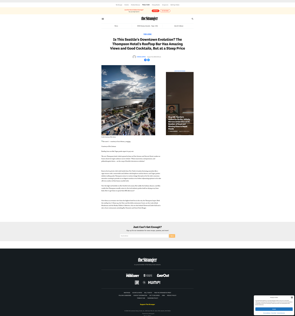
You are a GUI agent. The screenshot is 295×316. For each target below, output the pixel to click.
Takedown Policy (152, 298)
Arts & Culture (178, 26)
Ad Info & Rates (137, 292)
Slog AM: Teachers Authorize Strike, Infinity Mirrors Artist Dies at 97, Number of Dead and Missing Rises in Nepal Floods (179, 123)
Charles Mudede (174, 131)
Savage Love (165, 5)
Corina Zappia (141, 57)
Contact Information (281, 313)
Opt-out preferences (266, 313)
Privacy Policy (273, 313)
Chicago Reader (156, 5)
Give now (155, 10)
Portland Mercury (135, 5)
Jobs (163, 295)
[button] (292, 297)
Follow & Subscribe (125, 295)
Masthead (127, 292)
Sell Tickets (148, 292)
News (116, 26)
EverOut (127, 5)
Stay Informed (165, 10)
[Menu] (102, 18)
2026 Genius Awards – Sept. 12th (147, 26)
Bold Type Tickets (175, 5)
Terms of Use (141, 298)
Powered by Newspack (148, 313)
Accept (274, 309)
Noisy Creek (146, 5)
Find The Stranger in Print (162, 292)
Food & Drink (147, 34)
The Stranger (119, 5)
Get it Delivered (154, 295)
